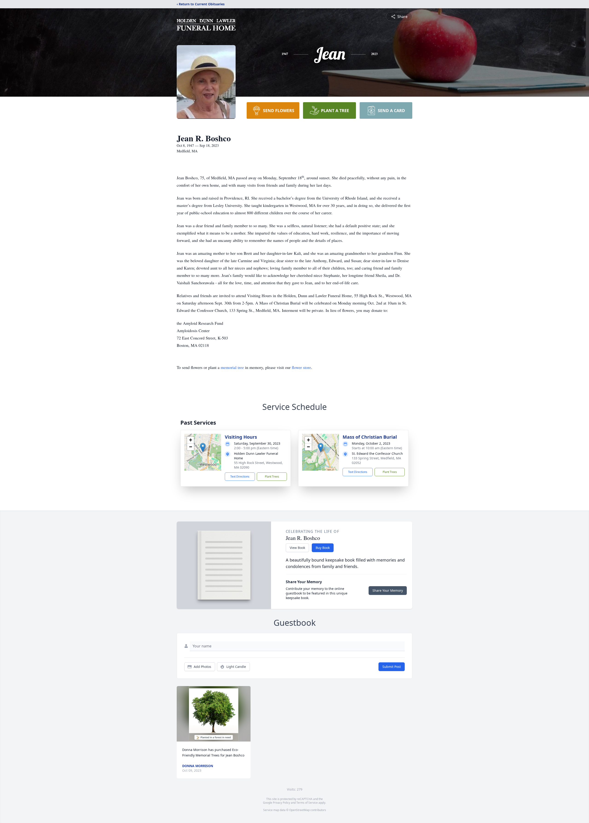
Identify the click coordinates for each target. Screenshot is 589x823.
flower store (301, 367)
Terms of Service (307, 803)
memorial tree (232, 367)
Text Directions (239, 476)
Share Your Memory (387, 590)
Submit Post (391, 666)
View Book (297, 547)
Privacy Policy (281, 803)
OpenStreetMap (299, 810)
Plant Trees (272, 476)
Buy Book (323, 547)
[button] (203, 447)
